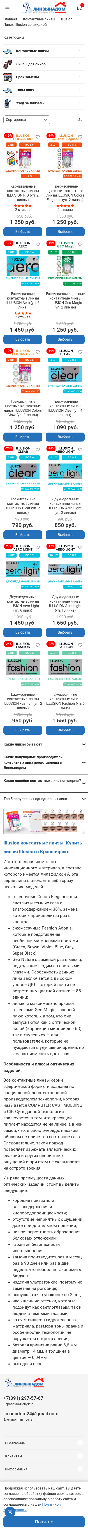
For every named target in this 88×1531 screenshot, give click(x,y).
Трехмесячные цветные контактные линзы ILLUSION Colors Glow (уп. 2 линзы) (23, 408)
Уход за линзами (30, 103)
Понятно (44, 1521)
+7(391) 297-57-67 (23, 1398)
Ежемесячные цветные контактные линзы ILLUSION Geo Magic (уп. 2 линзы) (65, 300)
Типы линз (25, 90)
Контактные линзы (39, 19)
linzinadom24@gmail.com (30, 1413)
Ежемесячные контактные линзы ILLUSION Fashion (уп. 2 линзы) (22, 701)
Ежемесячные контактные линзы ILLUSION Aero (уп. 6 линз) (22, 300)
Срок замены (27, 77)
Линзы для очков (31, 64)
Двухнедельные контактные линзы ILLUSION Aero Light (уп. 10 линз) (65, 603)
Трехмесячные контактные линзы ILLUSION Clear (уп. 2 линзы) (23, 506)
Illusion (66, 19)
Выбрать (22, 232)
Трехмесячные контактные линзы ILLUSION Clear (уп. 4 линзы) (65, 408)
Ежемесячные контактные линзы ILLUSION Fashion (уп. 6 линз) (65, 701)
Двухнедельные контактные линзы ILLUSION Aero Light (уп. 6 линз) (23, 603)
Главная (10, 19)
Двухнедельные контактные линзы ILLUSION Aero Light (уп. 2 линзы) (65, 506)
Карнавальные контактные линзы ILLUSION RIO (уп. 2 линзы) (23, 193)
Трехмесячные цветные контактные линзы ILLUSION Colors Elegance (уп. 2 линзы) (65, 193)
